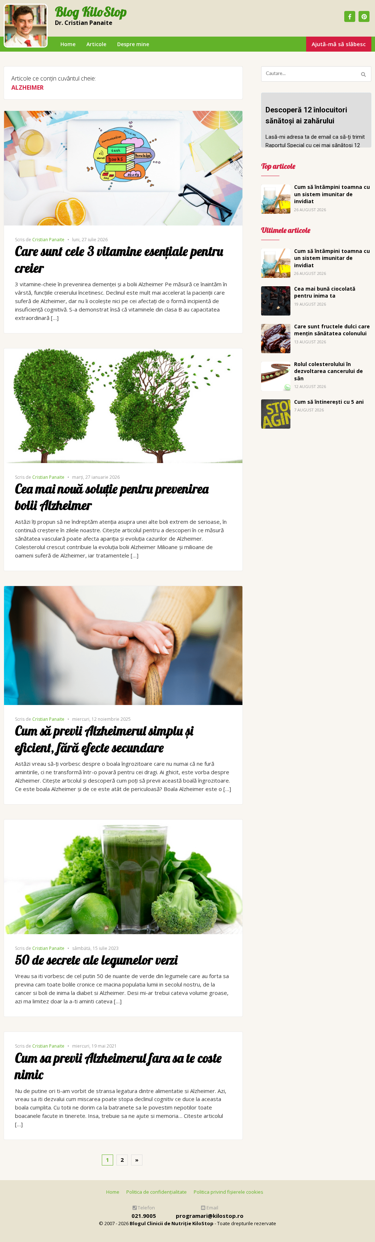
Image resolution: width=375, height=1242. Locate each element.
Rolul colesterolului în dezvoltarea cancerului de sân (328, 371)
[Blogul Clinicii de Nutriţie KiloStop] (26, 26)
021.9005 (143, 1215)
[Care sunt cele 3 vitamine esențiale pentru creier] (123, 115)
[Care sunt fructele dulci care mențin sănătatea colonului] (275, 328)
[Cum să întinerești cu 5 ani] (275, 403)
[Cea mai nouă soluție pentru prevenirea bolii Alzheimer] (123, 352)
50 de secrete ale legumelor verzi (96, 960)
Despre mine (133, 44)
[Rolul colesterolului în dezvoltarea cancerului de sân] (275, 365)
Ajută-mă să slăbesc (339, 44)
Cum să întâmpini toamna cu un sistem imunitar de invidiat (332, 194)
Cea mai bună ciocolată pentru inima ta (324, 292)
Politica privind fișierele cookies (228, 1192)
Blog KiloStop (91, 11)
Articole (96, 44)
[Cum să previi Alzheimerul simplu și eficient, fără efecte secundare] (123, 590)
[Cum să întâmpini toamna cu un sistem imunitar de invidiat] (275, 188)
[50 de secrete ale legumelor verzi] (123, 823)
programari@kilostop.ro (210, 1215)
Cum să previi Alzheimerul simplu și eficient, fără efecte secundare (104, 739)
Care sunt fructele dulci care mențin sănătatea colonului (332, 330)
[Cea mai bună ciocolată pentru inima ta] (275, 290)
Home (67, 44)
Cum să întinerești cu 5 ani (329, 401)
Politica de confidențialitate (156, 1192)
